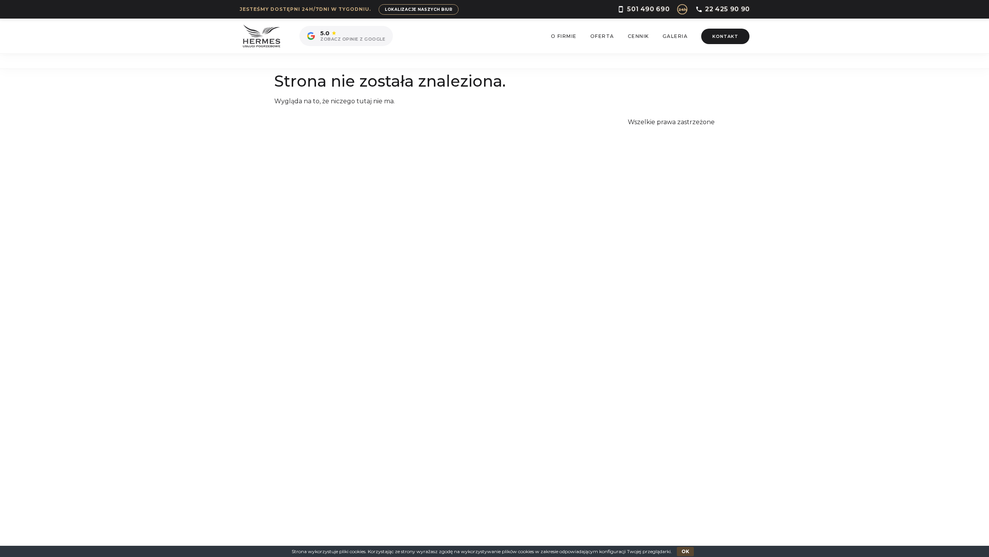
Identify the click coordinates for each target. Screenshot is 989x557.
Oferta (602, 36)
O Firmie (564, 36)
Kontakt (725, 36)
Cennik (638, 36)
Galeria (675, 36)
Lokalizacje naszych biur (418, 9)
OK (685, 551)
